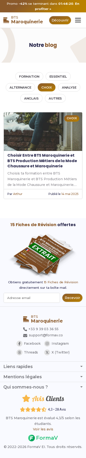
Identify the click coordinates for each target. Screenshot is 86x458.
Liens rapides (18, 366)
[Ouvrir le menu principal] (78, 20)
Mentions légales (22, 376)
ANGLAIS (31, 98)
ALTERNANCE (20, 87)
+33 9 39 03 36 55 (42, 329)
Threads (31, 352)
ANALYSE (69, 87)
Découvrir (60, 20)
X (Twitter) (61, 352)
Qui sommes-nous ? (25, 387)
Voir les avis (43, 429)
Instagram (60, 343)
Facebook (32, 343)
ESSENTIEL (58, 76)
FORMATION (29, 76)
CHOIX (46, 87)
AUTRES (55, 98)
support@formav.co (46, 335)
